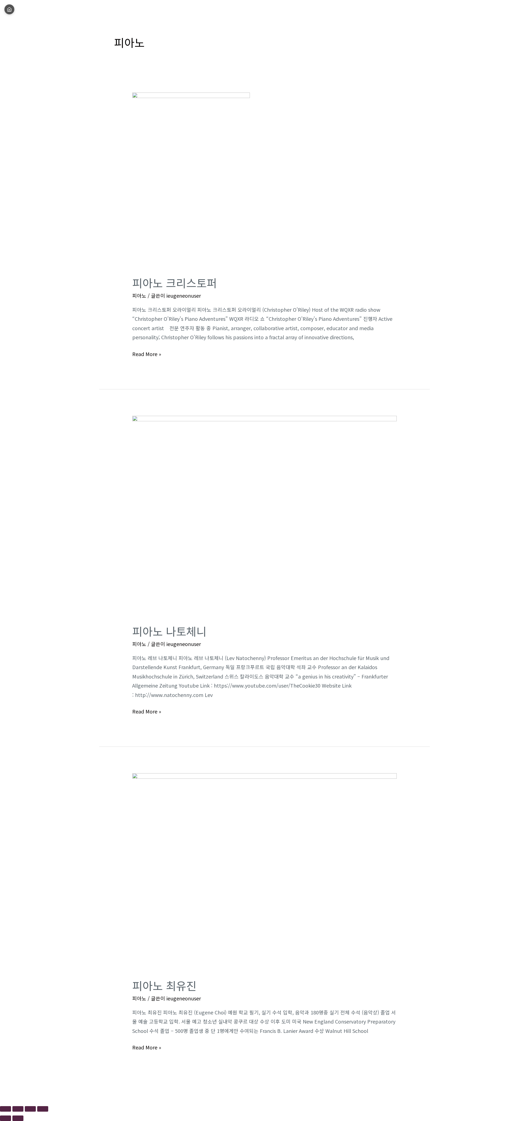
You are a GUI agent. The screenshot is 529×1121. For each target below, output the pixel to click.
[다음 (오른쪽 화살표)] (17, 1118)
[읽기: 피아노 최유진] (264, 871)
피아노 (139, 295)
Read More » (146, 353)
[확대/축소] (5, 1109)
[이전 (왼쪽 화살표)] (5, 1118)
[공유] (30, 1109)
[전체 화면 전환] (17, 1109)
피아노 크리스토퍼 (174, 283)
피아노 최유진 (164, 986)
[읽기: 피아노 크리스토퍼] (191, 179)
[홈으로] (9, 9)
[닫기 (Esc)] (42, 1109)
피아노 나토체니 (169, 631)
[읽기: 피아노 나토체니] (264, 515)
